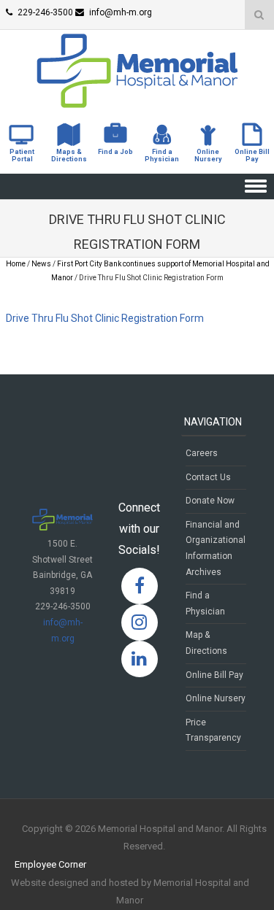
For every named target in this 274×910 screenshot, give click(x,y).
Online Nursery (216, 698)
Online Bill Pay (214, 675)
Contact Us (208, 477)
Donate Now (210, 501)
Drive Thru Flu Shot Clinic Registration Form (105, 318)
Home (16, 264)
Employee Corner (50, 864)
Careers (202, 453)
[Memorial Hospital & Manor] (137, 104)
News (41, 264)
